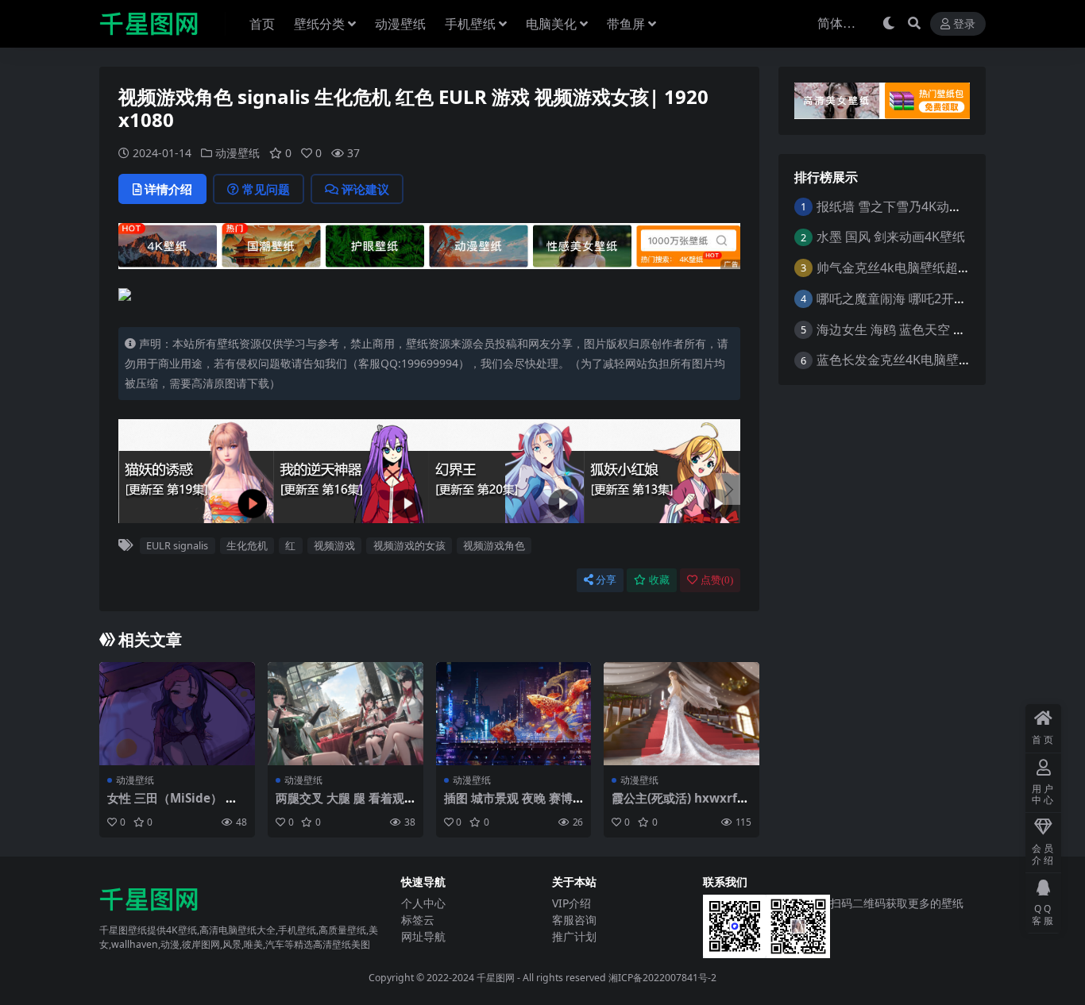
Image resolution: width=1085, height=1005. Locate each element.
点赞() (717, 580)
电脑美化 (551, 24)
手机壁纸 (470, 24)
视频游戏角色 (494, 545)
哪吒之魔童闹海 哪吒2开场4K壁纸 (912, 298)
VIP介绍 (571, 903)
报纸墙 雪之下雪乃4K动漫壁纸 (902, 206)
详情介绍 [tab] (168, 189)
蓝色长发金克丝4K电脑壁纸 (894, 359)
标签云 (417, 919)
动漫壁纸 (400, 24)
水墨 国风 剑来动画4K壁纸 (891, 236)
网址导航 (423, 936)
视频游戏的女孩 (409, 545)
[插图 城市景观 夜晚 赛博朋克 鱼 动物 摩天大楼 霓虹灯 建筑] (514, 713)
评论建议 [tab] (365, 189)
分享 (606, 580)
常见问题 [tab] (266, 189)
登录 (964, 24)
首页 (262, 24)
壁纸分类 (319, 24)
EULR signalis (177, 545)
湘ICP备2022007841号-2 (662, 977)
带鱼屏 (626, 24)
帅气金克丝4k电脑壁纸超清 (894, 267)
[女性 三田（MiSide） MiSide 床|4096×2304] (177, 713)
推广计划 (574, 936)
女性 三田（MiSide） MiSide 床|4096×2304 (174, 805)
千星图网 (494, 977)
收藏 (659, 580)
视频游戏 (334, 545)
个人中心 (423, 903)
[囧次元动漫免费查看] (429, 244)
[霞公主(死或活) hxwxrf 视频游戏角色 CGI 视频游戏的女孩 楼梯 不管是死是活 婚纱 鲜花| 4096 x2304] (681, 713)
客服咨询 (574, 919)
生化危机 (247, 545)
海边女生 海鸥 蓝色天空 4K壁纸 (905, 329)
